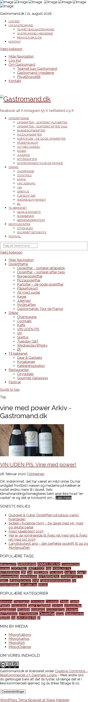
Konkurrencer (55, 610)
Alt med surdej (28, 146)
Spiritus (23, 191)
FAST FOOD (36, 568)
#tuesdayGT (8, 564)
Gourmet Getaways (31, 232)
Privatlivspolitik (29, 37)
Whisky (43, 585)
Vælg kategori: (11, 49)
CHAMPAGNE (70, 564)
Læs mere (64, 498)
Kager (21, 151)
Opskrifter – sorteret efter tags (42, 126)
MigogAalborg (20, 635)
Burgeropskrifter (31, 130)
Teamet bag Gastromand (35, 29)
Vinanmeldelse (9, 585)
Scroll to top (10, 390)
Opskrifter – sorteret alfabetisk (42, 122)
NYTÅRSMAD (9, 614)
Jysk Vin (70, 573)
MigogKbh (17, 643)
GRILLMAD (41, 572)
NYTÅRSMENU (49, 576)
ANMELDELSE (48, 564)
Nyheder (72, 610)
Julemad (23, 155)
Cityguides (25, 228)
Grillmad (57, 606)
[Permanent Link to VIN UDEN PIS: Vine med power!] (32, 455)
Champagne (25, 171)
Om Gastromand (21, 25)
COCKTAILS (19, 568)
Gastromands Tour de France (40, 163)
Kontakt (15, 41)
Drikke (13, 167)
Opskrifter (47, 614)
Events (74, 601)
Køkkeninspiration (31, 220)
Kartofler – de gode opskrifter (41, 138)
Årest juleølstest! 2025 (26, 531)
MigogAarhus (19, 639)
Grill (30, 573)
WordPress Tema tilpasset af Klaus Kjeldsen (34, 700)
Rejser (60, 614)
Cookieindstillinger (13, 691)
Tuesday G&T (26, 195)
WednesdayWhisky (31, 199)
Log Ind (14, 21)
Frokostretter (19, 606)
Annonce (6, 601)
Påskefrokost (27, 142)
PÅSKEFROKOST (20, 580)
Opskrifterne (19, 118)
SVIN (35, 580)
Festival (15, 236)
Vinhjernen (36, 474)
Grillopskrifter (73, 606)
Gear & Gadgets (29, 212)
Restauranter (19, 224)
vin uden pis (28, 585)
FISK (48, 568)
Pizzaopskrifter (29, 134)
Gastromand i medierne (35, 33)
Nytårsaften (27, 159)
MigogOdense (20, 647)
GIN (23, 572)
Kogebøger (25, 216)
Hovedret (23, 610)
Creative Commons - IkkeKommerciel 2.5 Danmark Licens (44, 673)
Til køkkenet (18, 208)
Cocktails (24, 175)
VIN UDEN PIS (26, 183)
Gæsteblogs (8, 610)
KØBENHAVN (28, 576)
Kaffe (21, 179)
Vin (19, 187)
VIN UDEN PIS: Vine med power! (38, 464)
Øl (19, 203)
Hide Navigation (21, 56)
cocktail (5, 568)
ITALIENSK (56, 572)
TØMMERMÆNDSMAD (55, 580)
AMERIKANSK (26, 564)
